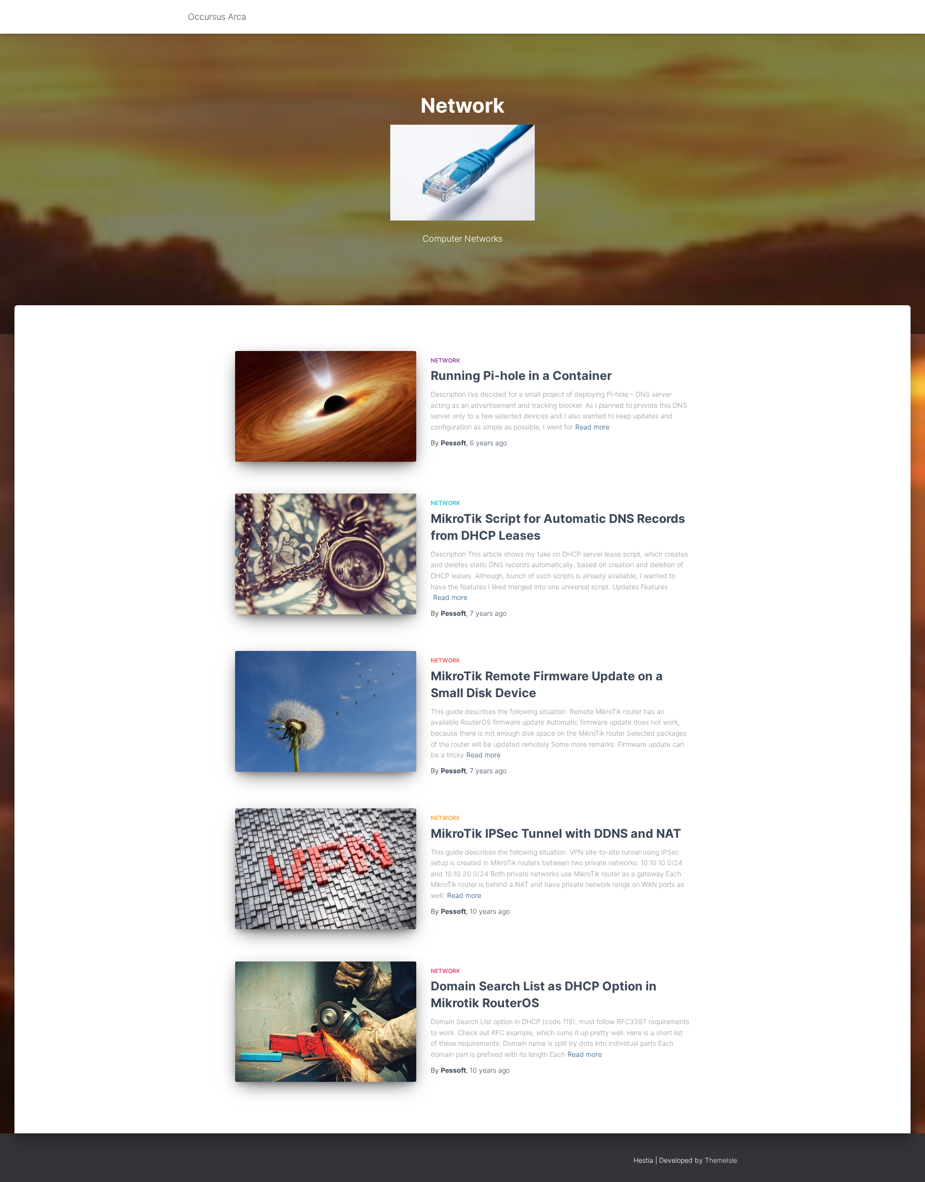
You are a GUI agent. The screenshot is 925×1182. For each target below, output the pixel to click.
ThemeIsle (721, 1160)
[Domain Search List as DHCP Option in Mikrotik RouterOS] (325, 1021)
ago (488, 443)
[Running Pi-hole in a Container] (325, 406)
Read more (592, 427)
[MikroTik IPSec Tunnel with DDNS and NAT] (325, 868)
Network (445, 360)
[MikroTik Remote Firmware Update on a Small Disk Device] (325, 711)
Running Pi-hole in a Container (521, 375)
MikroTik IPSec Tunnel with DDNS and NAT (556, 833)
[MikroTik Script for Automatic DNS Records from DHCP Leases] (325, 554)
